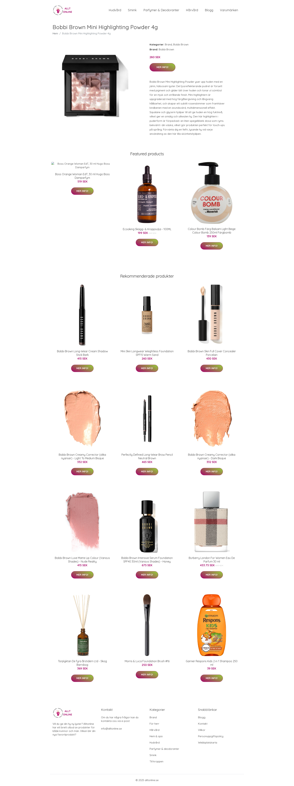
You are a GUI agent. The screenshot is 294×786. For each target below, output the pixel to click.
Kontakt (202, 723)
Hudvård (115, 10)
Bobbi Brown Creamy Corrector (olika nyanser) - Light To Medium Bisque (82, 456)
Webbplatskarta (207, 742)
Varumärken (229, 10)
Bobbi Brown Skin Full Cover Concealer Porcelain (212, 353)
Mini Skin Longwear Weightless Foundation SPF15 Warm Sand (147, 353)
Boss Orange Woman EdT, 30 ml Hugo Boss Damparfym (82, 175)
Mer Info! (162, 67)
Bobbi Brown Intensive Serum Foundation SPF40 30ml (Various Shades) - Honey (147, 559)
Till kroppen (156, 761)
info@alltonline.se (111, 728)
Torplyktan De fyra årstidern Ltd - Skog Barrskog (82, 662)
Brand (168, 44)
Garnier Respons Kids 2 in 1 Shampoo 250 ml (212, 662)
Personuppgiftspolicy (210, 736)
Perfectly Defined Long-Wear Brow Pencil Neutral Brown (147, 456)
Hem (55, 33)
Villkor (201, 730)
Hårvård (192, 10)
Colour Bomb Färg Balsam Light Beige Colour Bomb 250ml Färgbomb (211, 230)
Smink (132, 10)
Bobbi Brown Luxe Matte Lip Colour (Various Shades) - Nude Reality (82, 559)
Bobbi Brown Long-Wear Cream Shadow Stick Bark (82, 353)
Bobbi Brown (181, 44)
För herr (154, 723)
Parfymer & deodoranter (161, 10)
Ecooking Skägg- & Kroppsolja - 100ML (147, 229)
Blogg (209, 10)
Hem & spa (156, 736)
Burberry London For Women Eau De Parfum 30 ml (212, 559)
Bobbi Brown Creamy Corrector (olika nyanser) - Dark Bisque (211, 456)
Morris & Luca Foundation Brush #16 (147, 661)
